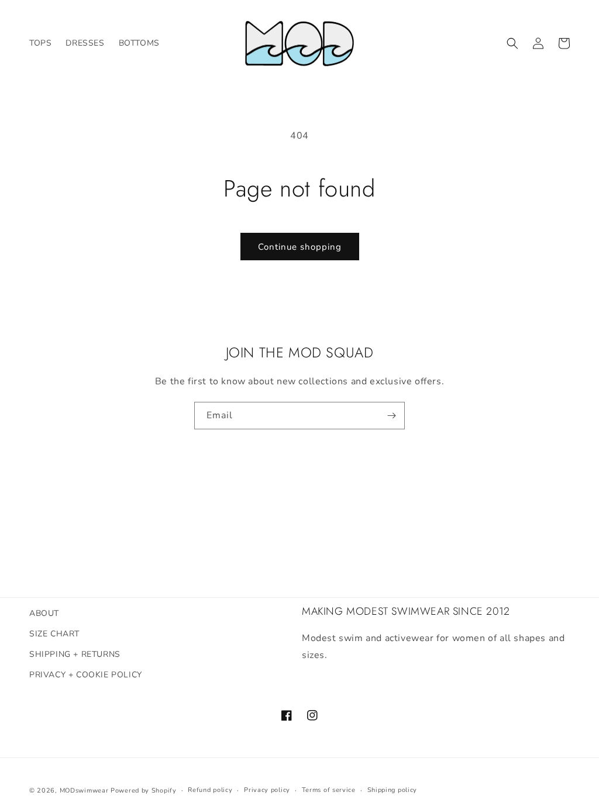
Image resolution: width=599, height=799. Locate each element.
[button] (512, 43)
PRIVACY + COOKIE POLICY (85, 674)
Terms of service (329, 790)
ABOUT (44, 613)
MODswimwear (84, 790)
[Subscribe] (391, 415)
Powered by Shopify (144, 790)
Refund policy (210, 790)
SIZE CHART (54, 633)
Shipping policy (392, 790)
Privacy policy (267, 790)
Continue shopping (300, 247)
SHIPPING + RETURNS (75, 654)
